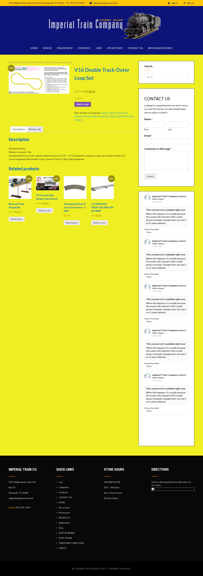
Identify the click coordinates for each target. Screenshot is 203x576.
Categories (64, 487)
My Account (64, 512)
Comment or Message (158, 148)
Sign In (174, 3)
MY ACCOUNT (115, 48)
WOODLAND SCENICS (160, 48)
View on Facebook (151, 229)
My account (64, 507)
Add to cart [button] (44, 210)
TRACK (78, 120)
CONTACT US (135, 48)
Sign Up (190, 3)
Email (148, 135)
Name (148, 119)
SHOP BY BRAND (67, 533)
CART (99, 48)
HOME (34, 48)
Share (149, 232)
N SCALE (24, 62)
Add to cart (83, 104)
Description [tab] (19, 129)
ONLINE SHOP (65, 48)
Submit (150, 176)
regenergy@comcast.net (105, 3)
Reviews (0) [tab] (35, 129)
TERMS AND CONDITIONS (71, 543)
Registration (64, 523)
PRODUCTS (64, 517)
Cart (61, 482)
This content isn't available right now (165, 209)
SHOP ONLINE (65, 538)
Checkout (63, 492)
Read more (16, 219)
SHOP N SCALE (126, 116)
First (146, 129)
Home (11, 62)
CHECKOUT (84, 48)
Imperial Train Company (164, 196)
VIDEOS (47, 48)
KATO (17, 62)
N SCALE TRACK (36, 62)
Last (170, 129)
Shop (61, 528)
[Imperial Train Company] (101, 39)
